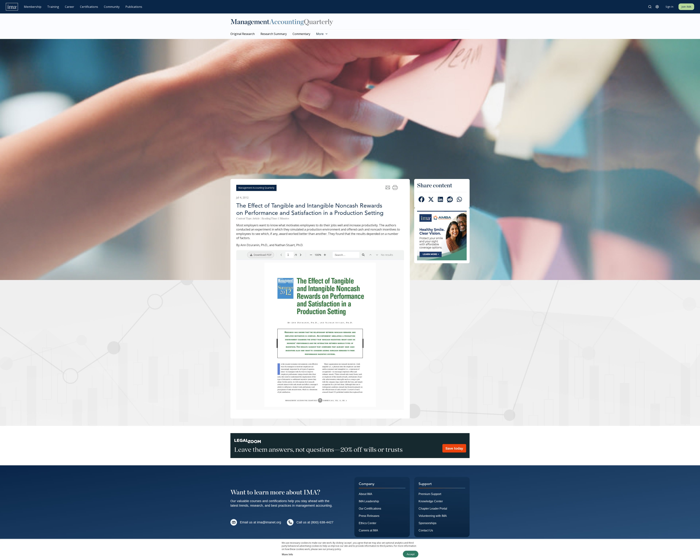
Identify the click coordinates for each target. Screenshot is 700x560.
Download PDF (262, 255)
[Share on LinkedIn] (440, 200)
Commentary (301, 34)
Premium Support (430, 494)
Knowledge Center (431, 501)
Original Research (242, 34)
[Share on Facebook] (421, 200)
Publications (133, 7)
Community (112, 7)
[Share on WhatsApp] (459, 200)
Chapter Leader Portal (433, 508)
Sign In (669, 6)
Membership (32, 7)
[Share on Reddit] (450, 200)
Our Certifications (370, 508)
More (320, 34)
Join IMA (686, 6)
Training (53, 7)
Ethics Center (367, 523)
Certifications (89, 7)
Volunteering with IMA (433, 515)
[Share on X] (431, 200)
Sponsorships (427, 523)
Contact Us (426, 530)
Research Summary (273, 34)
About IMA (365, 494)
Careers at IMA (368, 530)
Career (69, 7)
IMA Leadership (369, 501)
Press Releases (369, 515)
